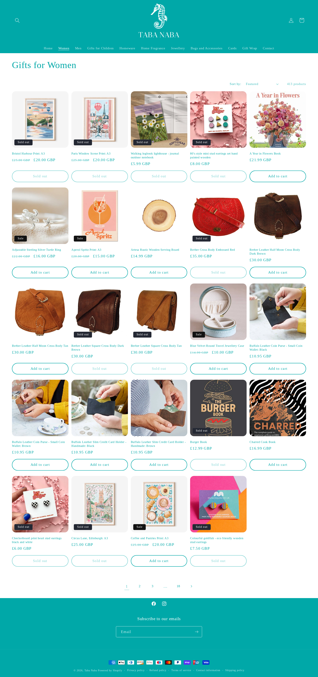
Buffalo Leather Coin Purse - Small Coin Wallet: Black (276, 347)
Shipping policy (234, 670)
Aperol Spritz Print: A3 (86, 249)
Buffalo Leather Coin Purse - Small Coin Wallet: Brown (38, 444)
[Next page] (191, 586)
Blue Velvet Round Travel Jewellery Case (217, 346)
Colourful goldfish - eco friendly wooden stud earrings (216, 540)
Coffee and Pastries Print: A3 (150, 538)
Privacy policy (136, 670)
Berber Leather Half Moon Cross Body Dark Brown (275, 251)
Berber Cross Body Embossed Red (212, 249)
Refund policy (157, 670)
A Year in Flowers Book (265, 153)
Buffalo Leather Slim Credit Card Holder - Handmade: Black (98, 444)
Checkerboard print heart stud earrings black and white (37, 540)
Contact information (208, 670)
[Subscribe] (196, 631)
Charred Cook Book (263, 442)
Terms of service (181, 670)
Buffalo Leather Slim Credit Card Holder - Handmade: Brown (158, 444)
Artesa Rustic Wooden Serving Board (155, 249)
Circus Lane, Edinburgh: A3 (89, 538)
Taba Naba (90, 670)
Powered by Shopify (110, 670)
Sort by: (235, 84)
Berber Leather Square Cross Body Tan (156, 346)
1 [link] (127, 586)
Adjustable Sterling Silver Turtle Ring (36, 249)
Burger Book (198, 442)
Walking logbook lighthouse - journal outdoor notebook (155, 155)
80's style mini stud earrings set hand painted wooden (214, 155)
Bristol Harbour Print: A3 (28, 153)
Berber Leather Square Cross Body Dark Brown (97, 347)
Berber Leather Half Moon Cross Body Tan (40, 346)
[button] (17, 20)
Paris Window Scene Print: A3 (91, 153)
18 (178, 586)
